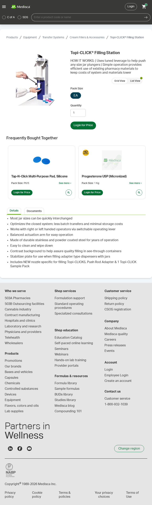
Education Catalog (68, 337)
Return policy (114, 303)
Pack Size (76, 88)
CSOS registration (117, 309)
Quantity (76, 105)
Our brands (13, 366)
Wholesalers (14, 343)
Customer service (117, 398)
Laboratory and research (23, 326)
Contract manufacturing (22, 315)
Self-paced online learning (74, 343)
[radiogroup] (15, 17)
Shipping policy (115, 298)
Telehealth (12, 337)
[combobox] (86, 17)
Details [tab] (14, 210)
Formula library (66, 383)
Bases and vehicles (18, 372)
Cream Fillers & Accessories (87, 37)
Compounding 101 (68, 411)
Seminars (61, 348)
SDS (25, 17)
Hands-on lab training (70, 360)
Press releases (115, 345)
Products (12, 37)
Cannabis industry (18, 309)
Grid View (119, 81)
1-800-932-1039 (116, 404)
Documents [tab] (34, 211)
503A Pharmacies (17, 298)
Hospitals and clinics (20, 320)
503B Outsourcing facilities (24, 303)
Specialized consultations (73, 313)
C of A (11, 17)
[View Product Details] (69, 192)
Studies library (65, 400)
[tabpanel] (76, 244)
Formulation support (70, 298)
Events (109, 350)
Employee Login (116, 375)
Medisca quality (116, 334)
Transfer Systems (53, 37)
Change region (129, 448)
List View (135, 81)
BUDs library (64, 394)
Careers (110, 339)
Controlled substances (21, 388)
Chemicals (12, 383)
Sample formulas (67, 388)
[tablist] (76, 211)
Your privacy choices (104, 494)
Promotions (13, 360)
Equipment (30, 37)
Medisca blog (65, 405)
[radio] (4, 17)
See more (65, 183)
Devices (10, 394)
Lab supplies (14, 411)
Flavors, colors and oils (22, 405)
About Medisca (115, 328)
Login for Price (83, 125)
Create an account (118, 380)
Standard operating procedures (69, 305)
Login (130, 6)
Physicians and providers (23, 332)
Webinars (61, 354)
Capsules (11, 377)
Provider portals (66, 365)
